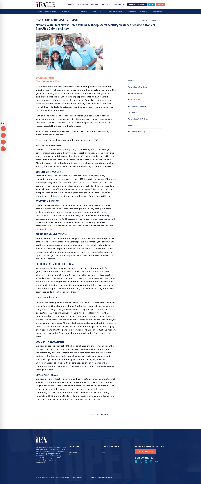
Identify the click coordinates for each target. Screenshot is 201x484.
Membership (158, 11)
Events (84, 11)
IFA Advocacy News (135, 93)
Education (97, 11)
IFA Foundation (82, 5)
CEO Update (132, 113)
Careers (72, 455)
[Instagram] (151, 461)
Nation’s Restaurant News (48, 81)
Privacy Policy (106, 478)
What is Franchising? (47, 11)
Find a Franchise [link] (119, 5)
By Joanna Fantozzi (45, 78)
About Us (71, 5)
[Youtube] (156, 461)
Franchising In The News (137, 87)
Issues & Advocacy (114, 11)
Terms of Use (95, 478)
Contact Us (73, 452)
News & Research (69, 11)
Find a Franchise (145, 451)
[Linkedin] (146, 461)
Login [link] (151, 5)
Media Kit (105, 5)
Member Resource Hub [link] (137, 5)
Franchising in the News (50, 20)
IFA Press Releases (135, 100)
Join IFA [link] (160, 5)
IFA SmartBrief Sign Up (136, 132)
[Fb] (136, 461)
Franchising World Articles (138, 119)
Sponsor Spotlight (135, 125)
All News (72, 20)
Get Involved (94, 5)
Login (104, 452)
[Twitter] (141, 461)
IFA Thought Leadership (137, 106)
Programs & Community (137, 11)
